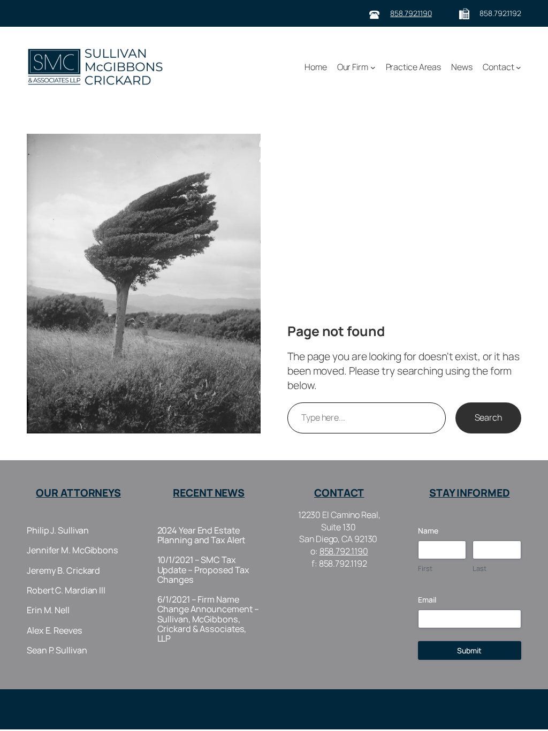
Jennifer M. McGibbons (72, 550)
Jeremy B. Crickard (63, 570)
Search (488, 417)
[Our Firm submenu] (373, 67)
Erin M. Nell (48, 610)
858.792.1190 (411, 13)
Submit (469, 650)
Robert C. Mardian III (66, 590)
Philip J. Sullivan (58, 530)
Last (479, 568)
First (425, 568)
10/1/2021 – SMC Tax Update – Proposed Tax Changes (203, 569)
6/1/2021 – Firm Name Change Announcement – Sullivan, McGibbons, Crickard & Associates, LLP (208, 619)
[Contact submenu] (518, 67)
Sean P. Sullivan (57, 650)
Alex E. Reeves (54, 630)
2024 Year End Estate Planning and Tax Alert (201, 535)
